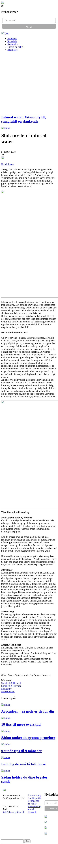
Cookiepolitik (34, 798)
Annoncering (34, 795)
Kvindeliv (12, 41)
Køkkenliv (12, 44)
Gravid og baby (15, 47)
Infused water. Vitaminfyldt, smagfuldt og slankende (23, 119)
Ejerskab (32, 812)
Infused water (8, 691)
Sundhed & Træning (11, 686)
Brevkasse (12, 49)
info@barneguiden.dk (13, 812)
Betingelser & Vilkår (33, 802)
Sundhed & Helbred (11, 683)
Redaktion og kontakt (34, 808)
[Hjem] (5, 33)
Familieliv (12, 38)
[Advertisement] (29, 83)
